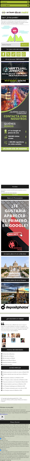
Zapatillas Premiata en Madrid (9, 362)
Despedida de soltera (7, 364)
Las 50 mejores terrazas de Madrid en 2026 (12, 390)
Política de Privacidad (12, 399)
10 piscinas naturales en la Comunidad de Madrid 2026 (15, 382)
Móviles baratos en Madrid (9, 358)
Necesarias (3, 439)
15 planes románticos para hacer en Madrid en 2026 (14, 384)
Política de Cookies (22, 399)
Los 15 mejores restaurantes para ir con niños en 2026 (15, 388)
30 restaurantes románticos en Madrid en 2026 (13, 377)
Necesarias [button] (2, 437)
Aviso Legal (3, 399)
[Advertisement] (15, 169)
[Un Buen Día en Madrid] (15, 14)
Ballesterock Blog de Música (9, 360)
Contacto (3, 401)
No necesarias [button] (3, 449)
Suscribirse (15, 194)
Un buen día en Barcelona (8, 354)
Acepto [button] (13, 412)
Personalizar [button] (24, 412)
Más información (4, 414)
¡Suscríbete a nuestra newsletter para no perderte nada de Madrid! (13, 190)
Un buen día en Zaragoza (8, 356)
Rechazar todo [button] (18, 412)
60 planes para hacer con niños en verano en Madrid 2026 (16, 372)
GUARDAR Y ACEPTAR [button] (5, 460)
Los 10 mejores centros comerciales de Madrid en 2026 (15, 379)
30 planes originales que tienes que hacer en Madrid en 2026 (14, 374)
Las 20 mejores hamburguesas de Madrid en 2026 (14, 386)
